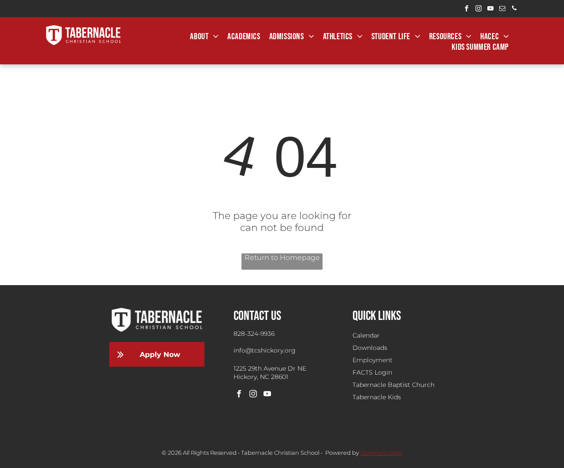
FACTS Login (372, 372)
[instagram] (478, 9)
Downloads (369, 348)
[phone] (514, 9)
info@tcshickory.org (265, 350)
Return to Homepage (282, 257)
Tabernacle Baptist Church (393, 385)
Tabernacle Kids (376, 397)
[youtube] (490, 9)
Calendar (366, 335)
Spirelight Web (381, 452)
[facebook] (466, 9)
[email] (502, 9)
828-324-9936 (254, 334)
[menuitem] (204, 36)
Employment (372, 360)
